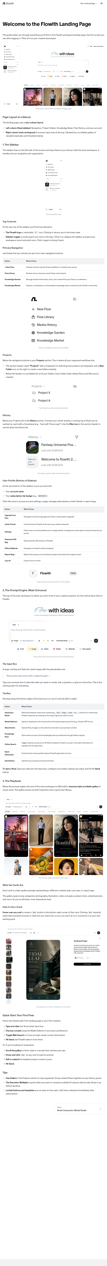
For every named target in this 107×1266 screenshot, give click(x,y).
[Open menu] (101, 3)
